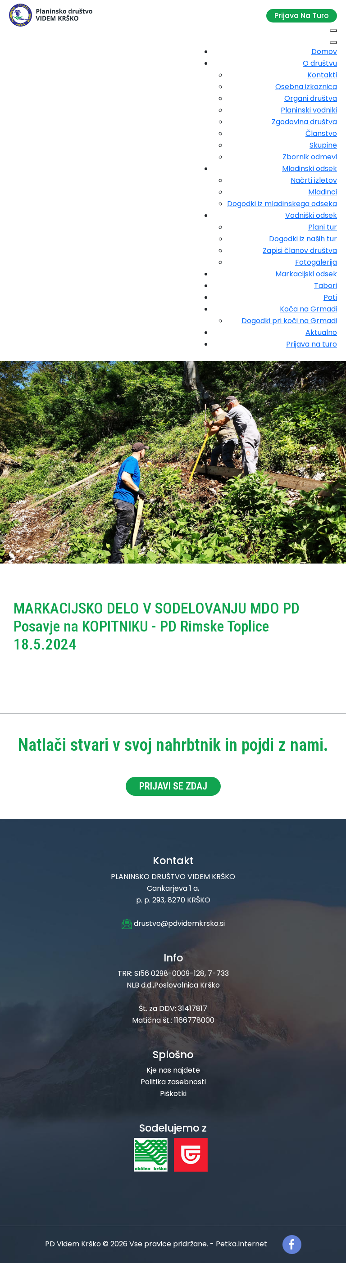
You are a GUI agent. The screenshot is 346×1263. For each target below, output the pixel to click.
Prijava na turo (301, 15)
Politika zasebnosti (173, 1082)
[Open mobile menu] (333, 30)
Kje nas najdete (173, 1070)
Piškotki (173, 1093)
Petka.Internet (241, 1244)
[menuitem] (324, 51)
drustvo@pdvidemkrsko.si (178, 923)
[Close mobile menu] (333, 42)
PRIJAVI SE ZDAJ (173, 786)
